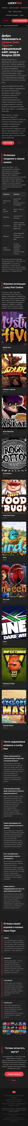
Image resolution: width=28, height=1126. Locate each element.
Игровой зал (24, 7)
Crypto (22, 15)
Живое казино (17, 11)
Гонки (9, 11)
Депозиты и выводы (12, 15)
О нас (19, 143)
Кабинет (6, 20)
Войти (14, 1080)
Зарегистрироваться (19, 20)
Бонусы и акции (14, 7)
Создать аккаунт (14, 1074)
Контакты (5, 7)
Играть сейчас (8, 142)
